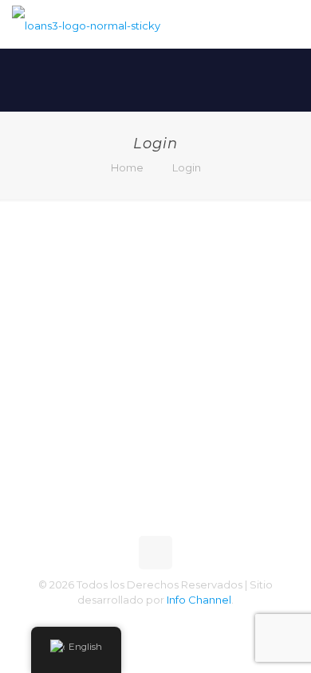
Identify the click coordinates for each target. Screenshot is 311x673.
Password (61, 311)
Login (186, 167)
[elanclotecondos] (86, 24)
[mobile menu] (289, 23)
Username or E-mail (92, 243)
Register (221, 427)
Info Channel (199, 599)
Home (127, 167)
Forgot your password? (155, 474)
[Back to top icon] (155, 552)
